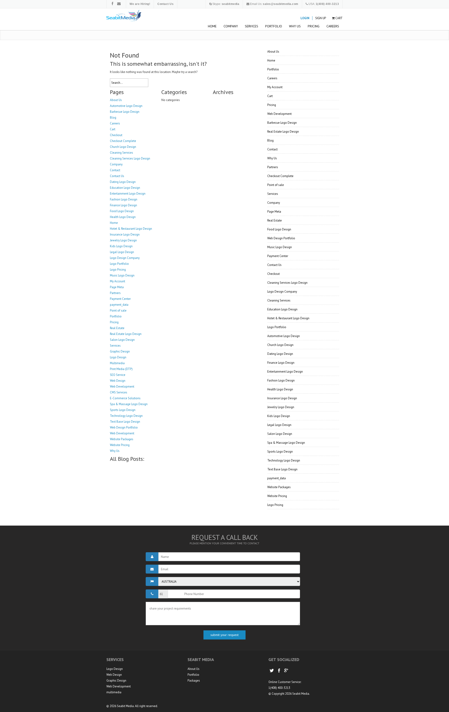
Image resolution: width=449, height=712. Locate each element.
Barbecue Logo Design (124, 112)
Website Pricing (120, 445)
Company (231, 26)
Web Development (122, 387)
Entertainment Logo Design (127, 194)
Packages (194, 681)
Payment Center (120, 299)
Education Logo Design (125, 188)
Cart (339, 18)
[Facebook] (112, 4)
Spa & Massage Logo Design (129, 404)
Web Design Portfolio (124, 427)
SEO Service (117, 375)
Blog (113, 118)
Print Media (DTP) (121, 369)
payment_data (119, 305)
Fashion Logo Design (123, 199)
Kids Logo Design (121, 246)
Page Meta (117, 287)
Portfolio (273, 26)
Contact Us (117, 176)
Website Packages (121, 439)
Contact (115, 170)
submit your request (224, 635)
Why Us (295, 26)
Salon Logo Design (122, 340)
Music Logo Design (122, 275)
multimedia (113, 692)
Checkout (116, 135)
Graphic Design (120, 351)
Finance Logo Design (123, 205)
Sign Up (320, 18)
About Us (116, 100)
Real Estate (117, 328)
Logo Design (118, 357)
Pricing (313, 26)
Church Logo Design (123, 147)
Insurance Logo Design (125, 234)
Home (212, 26)
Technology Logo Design (126, 416)
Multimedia (117, 363)
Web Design (117, 381)
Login (305, 18)
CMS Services (118, 392)
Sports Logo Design (122, 410)
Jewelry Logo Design (123, 240)
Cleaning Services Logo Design (130, 158)
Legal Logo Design (122, 252)
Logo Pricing (118, 270)
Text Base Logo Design (125, 422)
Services (251, 26)
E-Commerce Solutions (125, 398)
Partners (115, 293)
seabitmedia (230, 4)
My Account (117, 281)
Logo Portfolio (119, 264)
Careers (332, 26)
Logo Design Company (125, 258)
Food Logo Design (122, 211)
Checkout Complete (123, 141)
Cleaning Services (121, 153)
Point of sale (118, 310)
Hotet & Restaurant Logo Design (131, 229)
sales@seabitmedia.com (280, 4)
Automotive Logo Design (126, 106)
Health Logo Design (123, 217)
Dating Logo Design (123, 182)
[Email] (119, 4)
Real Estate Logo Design (125, 334)
